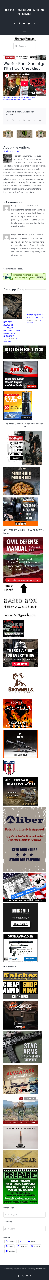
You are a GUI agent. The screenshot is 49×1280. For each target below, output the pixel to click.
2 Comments (26, 99)
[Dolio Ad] (24, 131)
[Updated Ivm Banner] (24, 273)
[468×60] (24, 55)
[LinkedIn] (24, 120)
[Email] (34, 120)
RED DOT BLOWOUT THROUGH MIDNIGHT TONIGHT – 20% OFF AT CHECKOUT (12, 329)
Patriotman (9, 97)
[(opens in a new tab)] (12, 295)
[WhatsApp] (29, 120)
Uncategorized (16, 99)
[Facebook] (8, 120)
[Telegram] (40, 120)
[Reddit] (19, 120)
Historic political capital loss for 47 (36, 316)
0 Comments (10, 340)
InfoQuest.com (40, 1269)
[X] (13, 120)
